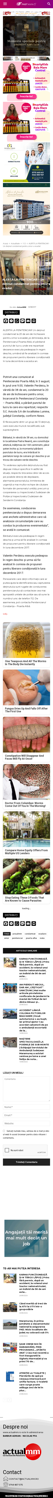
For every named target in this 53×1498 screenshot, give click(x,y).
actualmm (17, 933)
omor (6, 938)
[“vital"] (26, 1238)
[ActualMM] (6, 307)
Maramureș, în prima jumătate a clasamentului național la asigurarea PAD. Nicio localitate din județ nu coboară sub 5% (34, 1326)
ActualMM (21, 307)
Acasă (5, 243)
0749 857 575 (16, 1484)
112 (24, 243)
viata (42, 938)
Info (5, 614)
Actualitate (15, 243)
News (40, 415)
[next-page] (9, 1400)
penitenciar (17, 938)
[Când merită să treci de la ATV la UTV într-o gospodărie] (10, 1307)
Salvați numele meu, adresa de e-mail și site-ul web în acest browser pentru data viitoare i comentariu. (26, 1134)
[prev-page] (5, 1400)
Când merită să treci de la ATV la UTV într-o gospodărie (33, 1306)
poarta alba (31, 938)
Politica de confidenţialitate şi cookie (26, 1496)
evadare (42, 933)
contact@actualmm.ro (24, 1479)
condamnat (30, 933)
